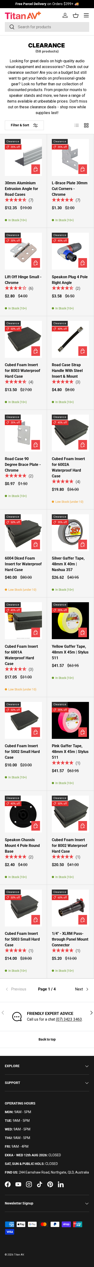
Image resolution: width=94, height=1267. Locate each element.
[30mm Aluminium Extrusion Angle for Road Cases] (23, 157)
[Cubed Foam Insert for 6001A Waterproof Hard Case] (23, 620)
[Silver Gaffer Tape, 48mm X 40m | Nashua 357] (70, 532)
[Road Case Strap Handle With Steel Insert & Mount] (70, 339)
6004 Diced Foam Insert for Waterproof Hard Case (23, 564)
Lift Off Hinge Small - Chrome (23, 280)
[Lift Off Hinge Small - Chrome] (23, 251)
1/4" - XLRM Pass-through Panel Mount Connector (70, 939)
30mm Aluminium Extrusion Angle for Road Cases (21, 189)
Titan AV (19, 1254)
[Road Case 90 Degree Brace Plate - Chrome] (23, 433)
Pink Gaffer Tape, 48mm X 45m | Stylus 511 (70, 752)
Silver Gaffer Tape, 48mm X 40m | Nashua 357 (68, 564)
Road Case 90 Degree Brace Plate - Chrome (23, 465)
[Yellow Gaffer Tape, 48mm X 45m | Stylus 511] (70, 620)
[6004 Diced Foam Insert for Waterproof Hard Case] (23, 532)
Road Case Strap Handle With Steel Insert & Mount (67, 371)
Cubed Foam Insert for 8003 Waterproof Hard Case (22, 371)
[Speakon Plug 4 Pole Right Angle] (70, 251)
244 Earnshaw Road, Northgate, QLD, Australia (54, 1172)
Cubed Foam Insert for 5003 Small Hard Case (22, 939)
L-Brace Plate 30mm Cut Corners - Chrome (69, 189)
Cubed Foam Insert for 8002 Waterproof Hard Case (69, 846)
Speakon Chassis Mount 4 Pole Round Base (22, 846)
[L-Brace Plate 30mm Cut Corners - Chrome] (70, 157)
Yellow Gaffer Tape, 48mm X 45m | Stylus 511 (70, 652)
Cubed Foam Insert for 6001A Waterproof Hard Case (21, 655)
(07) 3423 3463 (69, 1019)
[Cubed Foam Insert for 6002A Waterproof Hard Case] (70, 433)
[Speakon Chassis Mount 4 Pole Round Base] (23, 814)
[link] (19, 989)
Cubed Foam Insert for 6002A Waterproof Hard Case (68, 467)
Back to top (47, 1039)
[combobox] (47, 27)
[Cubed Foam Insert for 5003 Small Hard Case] (23, 908)
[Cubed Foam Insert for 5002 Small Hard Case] (23, 720)
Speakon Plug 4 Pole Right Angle (70, 280)
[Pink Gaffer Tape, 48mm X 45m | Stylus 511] (70, 720)
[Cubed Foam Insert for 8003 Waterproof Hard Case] (23, 339)
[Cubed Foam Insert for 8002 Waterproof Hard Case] (70, 814)
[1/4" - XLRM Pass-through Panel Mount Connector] (70, 908)
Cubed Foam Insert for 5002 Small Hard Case (22, 752)
